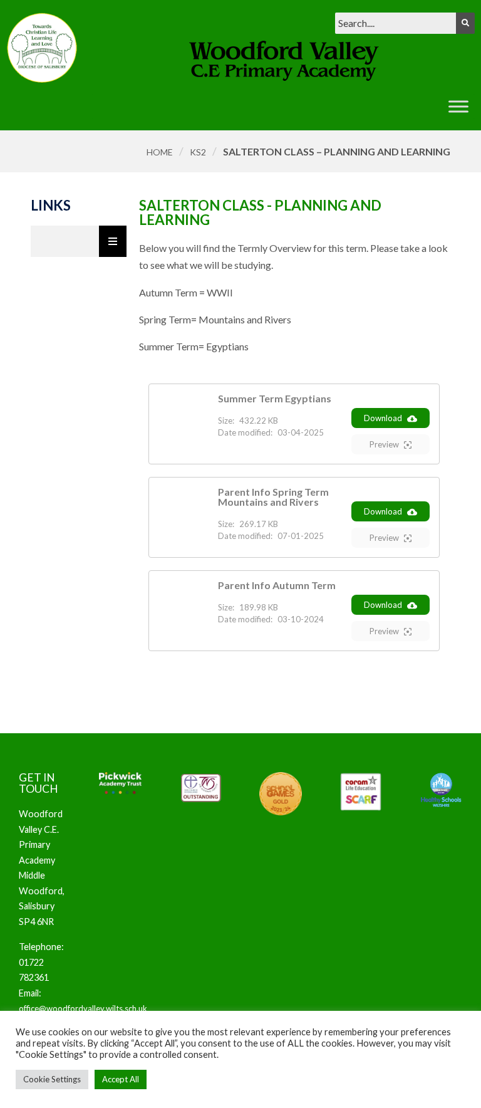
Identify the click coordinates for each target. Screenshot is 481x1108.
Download (383, 418)
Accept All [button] (120, 1079)
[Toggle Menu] (458, 106)
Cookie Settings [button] (52, 1079)
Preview (384, 444)
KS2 (198, 152)
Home (160, 152)
